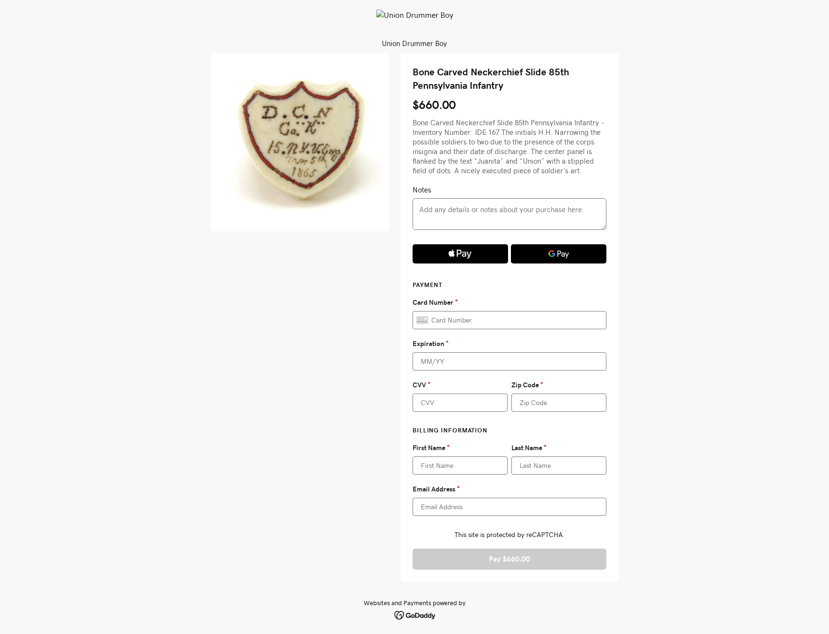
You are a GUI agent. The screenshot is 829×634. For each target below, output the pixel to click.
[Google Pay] (558, 253)
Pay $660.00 (509, 559)
